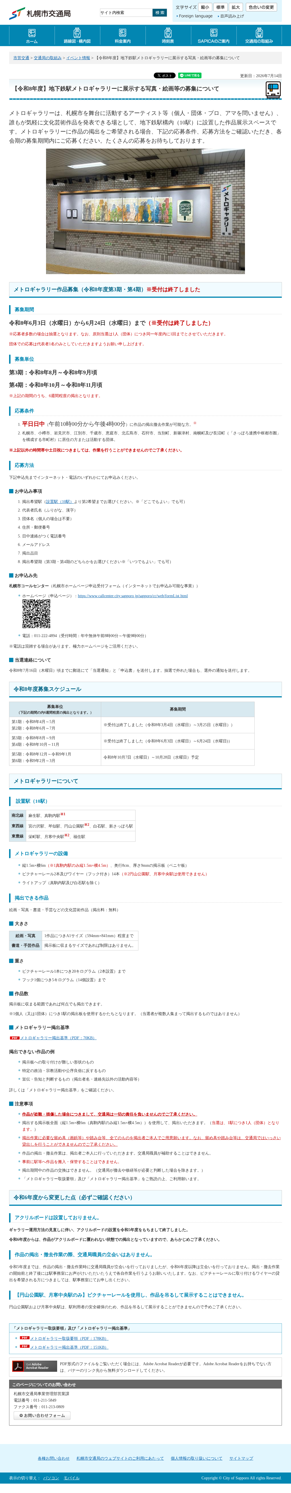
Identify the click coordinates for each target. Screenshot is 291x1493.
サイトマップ (241, 1458)
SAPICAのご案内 (213, 35)
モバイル (72, 1478)
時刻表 (168, 35)
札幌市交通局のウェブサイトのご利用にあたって (120, 1458)
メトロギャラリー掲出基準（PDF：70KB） (58, 1038)
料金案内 (123, 35)
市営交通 (21, 58)
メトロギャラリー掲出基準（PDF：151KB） (69, 1347)
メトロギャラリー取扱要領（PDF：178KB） (69, 1338)
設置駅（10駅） (60, 501)
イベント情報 (78, 58)
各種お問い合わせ (54, 1458)
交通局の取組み (48, 58)
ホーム (32, 35)
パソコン (51, 1478)
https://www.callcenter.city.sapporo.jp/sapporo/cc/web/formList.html (133, 595)
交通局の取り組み (259, 35)
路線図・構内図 (77, 35)
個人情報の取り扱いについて (197, 1458)
